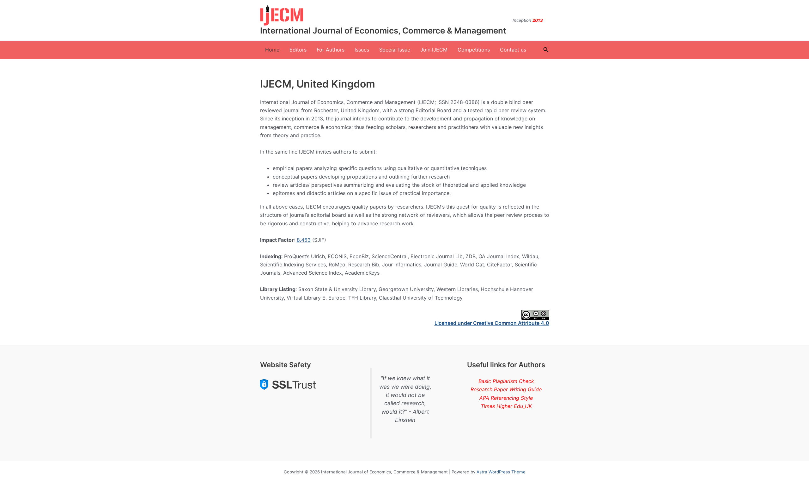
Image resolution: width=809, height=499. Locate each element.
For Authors (330, 49)
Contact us (513, 49)
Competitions (474, 49)
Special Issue (394, 49)
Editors (298, 49)
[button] (546, 50)
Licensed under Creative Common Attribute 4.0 (492, 323)
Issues (362, 49)
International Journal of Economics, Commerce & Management (383, 30)
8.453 (304, 240)
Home (272, 49)
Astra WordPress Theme (501, 471)
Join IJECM (433, 49)
